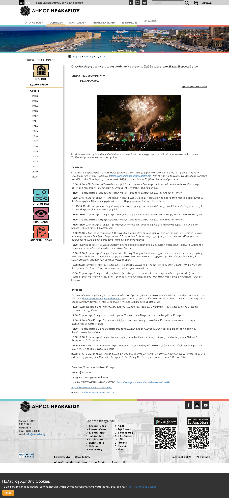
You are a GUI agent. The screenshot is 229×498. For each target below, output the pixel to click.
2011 (35, 166)
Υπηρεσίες (95, 449)
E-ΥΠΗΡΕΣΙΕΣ (129, 22)
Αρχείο (34, 91)
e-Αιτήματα (125, 436)
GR (22, 3)
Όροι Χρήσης (83, 456)
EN (28, 3)
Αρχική (77, 56)
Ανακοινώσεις (98, 429)
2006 (35, 176)
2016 (35, 146)
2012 (35, 161)
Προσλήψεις (96, 436)
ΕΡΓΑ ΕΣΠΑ (150, 20)
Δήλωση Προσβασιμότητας (71, 461)
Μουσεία (123, 449)
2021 (35, 121)
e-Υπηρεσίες (125, 432)
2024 (35, 106)
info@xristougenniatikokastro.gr (97, 392)
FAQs (113, 461)
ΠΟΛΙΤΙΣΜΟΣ (76, 22)
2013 (35, 156)
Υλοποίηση (203, 456)
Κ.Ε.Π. (121, 425)
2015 (35, 151)
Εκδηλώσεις (96, 442)
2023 (35, 111)
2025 (35, 101)
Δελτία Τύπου (39, 84)
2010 (35, 171)
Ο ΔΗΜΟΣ (55, 22)
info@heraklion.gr (36, 434)
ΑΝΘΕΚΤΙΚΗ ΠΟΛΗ (103, 22)
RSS (124, 461)
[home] (52, 11)
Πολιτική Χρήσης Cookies (142, 486)
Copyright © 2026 (181, 456)
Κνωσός (122, 446)
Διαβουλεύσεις (98, 439)
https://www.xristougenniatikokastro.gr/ (130, 175)
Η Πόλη (122, 439)
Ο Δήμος (88, 56)
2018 (35, 136)
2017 (35, 141)
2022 (35, 116)
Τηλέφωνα (124, 429)
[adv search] (195, 2)
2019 (102, 56)
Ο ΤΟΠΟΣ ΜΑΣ (33, 22)
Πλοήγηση (99, 461)
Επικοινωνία (62, 456)
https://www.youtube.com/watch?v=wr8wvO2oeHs (143, 382)
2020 (35, 126)
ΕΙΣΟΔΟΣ (207, 2)
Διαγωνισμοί (97, 432)
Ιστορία (122, 442)
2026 (35, 96)
